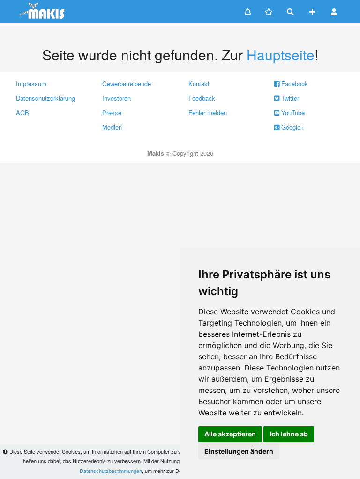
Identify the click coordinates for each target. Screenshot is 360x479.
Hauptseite (281, 54)
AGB (22, 112)
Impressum (31, 83)
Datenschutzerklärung (45, 98)
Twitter (289, 98)
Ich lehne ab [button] (289, 434)
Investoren (116, 98)
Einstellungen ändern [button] (238, 451)
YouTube (292, 112)
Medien (112, 127)
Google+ (291, 127)
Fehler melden (207, 112)
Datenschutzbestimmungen (111, 470)
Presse (111, 112)
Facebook (293, 83)
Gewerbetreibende (126, 83)
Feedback (201, 98)
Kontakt (199, 83)
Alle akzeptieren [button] (230, 434)
